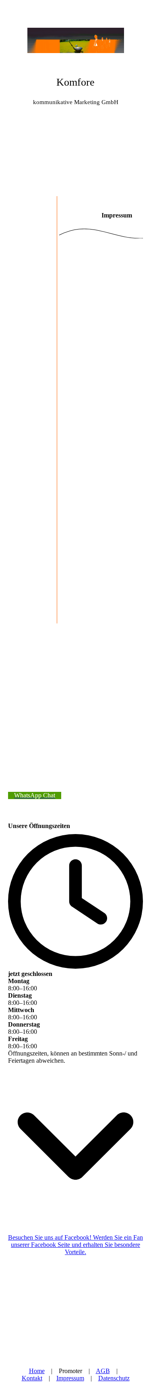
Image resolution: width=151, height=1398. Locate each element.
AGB (103, 1370)
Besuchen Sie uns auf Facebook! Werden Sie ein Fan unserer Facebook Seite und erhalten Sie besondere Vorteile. (75, 1244)
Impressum (70, 1378)
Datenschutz (114, 1378)
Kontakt (32, 1378)
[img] (75, 30)
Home (37, 1370)
